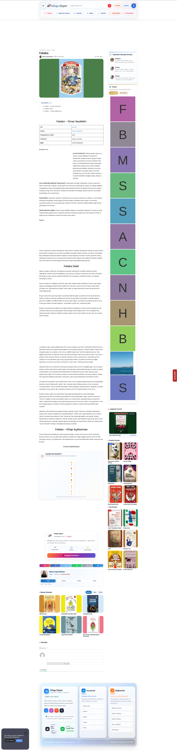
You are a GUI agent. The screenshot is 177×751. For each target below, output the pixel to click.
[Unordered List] (57, 663)
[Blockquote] (59, 663)
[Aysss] (122, 248)
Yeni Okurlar (113, 93)
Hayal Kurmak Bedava (67, 634)
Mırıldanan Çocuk (87, 614)
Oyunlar (126, 5)
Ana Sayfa (42, 50)
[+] (68, 663)
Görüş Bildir (175, 375)
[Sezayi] (122, 399)
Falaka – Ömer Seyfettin (52, 106)
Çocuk (48, 50)
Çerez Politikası (10, 740)
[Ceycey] (122, 274)
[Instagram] (45, 565)
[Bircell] (122, 350)
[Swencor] (122, 197)
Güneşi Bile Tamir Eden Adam (69, 614)
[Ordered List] (55, 663)
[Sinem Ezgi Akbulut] (40, 56)
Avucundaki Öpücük (44, 634)
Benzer (89, 592)
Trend (100, 592)
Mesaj (94, 580)
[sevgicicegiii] (122, 223)
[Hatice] (122, 325)
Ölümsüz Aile (42, 614)
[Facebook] (55, 565)
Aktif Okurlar (123, 93)
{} (64, 663)
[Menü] (43, 5)
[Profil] (133, 5)
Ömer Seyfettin (77, 131)
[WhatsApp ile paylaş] (76, 565)
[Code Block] (60, 663)
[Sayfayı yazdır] (98, 565)
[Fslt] (122, 121)
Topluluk (63, 580)
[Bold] (47, 663)
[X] (66, 565)
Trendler (117, 5)
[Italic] (49, 663)
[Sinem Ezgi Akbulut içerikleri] (44, 574)
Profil (48, 580)
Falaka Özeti (48, 109)
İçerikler (79, 580)
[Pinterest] (56, 710)
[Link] (62, 663)
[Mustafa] (122, 172)
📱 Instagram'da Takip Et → (71, 555)
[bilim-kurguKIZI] (121, 374)
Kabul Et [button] (19, 740)
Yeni (95, 592)
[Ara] (109, 5)
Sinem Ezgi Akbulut (47, 56)
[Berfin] (122, 146)
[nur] (122, 299)
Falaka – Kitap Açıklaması (53, 111)
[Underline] (51, 663)
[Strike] (53, 663)
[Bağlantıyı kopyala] (87, 565)
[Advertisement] (88, 33)
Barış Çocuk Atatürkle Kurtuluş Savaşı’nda (91, 635)
